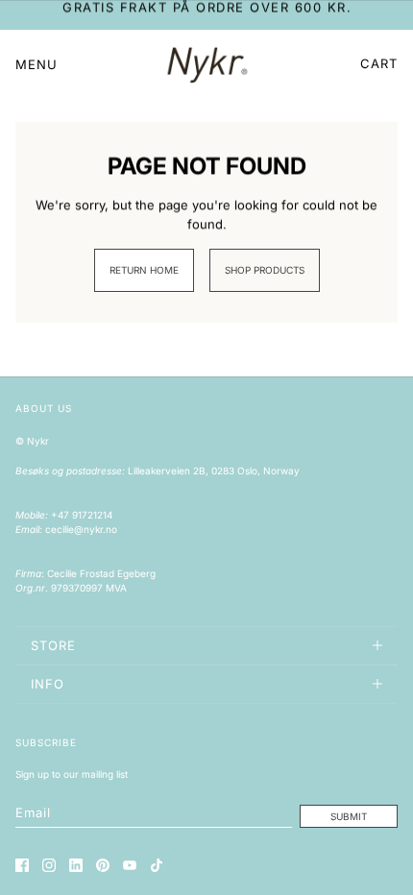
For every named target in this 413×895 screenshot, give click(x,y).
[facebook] (22, 865)
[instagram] (49, 865)
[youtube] (129, 865)
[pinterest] (102, 865)
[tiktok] (156, 865)
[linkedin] (75, 865)
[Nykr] (207, 64)
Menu (36, 64)
